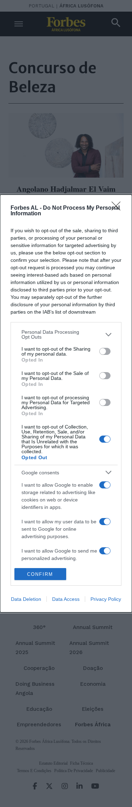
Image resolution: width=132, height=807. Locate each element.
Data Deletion (26, 599)
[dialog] (66, 403)
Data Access (66, 599)
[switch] (105, 351)
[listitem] (66, 334)
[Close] (118, 208)
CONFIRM (40, 574)
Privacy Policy (105, 599)
